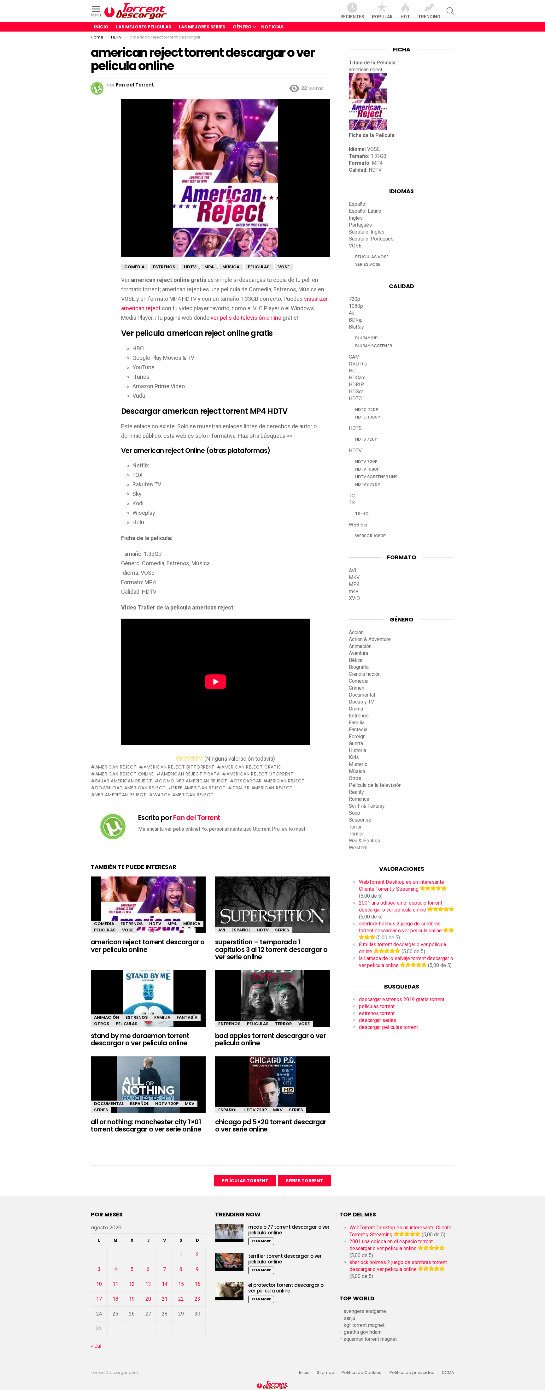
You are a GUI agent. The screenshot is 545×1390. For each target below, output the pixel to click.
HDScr (356, 392)
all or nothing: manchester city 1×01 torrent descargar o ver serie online (146, 1125)
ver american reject (120, 795)
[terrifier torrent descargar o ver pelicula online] (229, 1262)
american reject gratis (251, 767)
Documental (109, 1104)
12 (132, 1284)
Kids (354, 757)
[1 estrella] (179, 758)
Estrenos (131, 924)
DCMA (448, 1372)
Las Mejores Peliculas (143, 27)
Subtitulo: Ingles (366, 232)
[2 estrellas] (184, 758)
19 (132, 1299)
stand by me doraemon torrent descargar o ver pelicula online (140, 1039)
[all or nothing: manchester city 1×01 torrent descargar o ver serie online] (148, 1090)
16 (197, 1284)
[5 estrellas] (200, 758)
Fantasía (187, 1017)
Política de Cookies (362, 1372)
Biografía (359, 667)
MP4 (172, 924)
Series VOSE (367, 264)
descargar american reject (269, 781)
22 (181, 1299)
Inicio (101, 27)
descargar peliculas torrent (388, 1027)
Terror (283, 1024)
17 (99, 1299)
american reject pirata (190, 774)
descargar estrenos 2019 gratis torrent (401, 999)
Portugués (360, 225)
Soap (354, 813)
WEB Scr (358, 525)
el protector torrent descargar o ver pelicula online (286, 1288)
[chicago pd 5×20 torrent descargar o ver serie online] (272, 1090)
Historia (357, 750)
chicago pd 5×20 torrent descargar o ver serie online (270, 1125)
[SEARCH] (450, 11)
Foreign (357, 737)
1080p (356, 306)
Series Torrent (304, 1181)
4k (351, 313)
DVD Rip (358, 364)
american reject (116, 767)
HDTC (355, 398)
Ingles (356, 218)
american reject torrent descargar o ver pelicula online (148, 945)
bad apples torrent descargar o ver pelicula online (270, 1039)
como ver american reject (193, 781)
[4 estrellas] (195, 758)
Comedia (104, 924)
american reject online (124, 774)
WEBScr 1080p (370, 536)
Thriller (356, 834)
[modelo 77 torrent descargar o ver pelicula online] (229, 1233)
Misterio (358, 764)
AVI (221, 930)
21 (164, 1299)
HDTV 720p (167, 1104)
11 (115, 1284)
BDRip (356, 320)
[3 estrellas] (189, 758)
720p (354, 299)
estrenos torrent (377, 1013)
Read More (261, 1241)
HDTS (355, 428)
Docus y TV (361, 702)
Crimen (356, 688)
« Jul (96, 1346)
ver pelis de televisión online (246, 317)
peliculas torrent (377, 1006)
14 (164, 1284)
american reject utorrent (260, 774)
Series (282, 930)
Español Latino (365, 211)
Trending (429, 16)
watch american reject (183, 795)
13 (148, 1284)
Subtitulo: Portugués (371, 239)
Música (191, 924)
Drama (356, 709)
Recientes (352, 16)
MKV (189, 1104)
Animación (106, 1017)
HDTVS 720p (367, 484)
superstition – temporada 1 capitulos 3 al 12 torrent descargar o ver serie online (271, 949)
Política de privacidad (412, 1372)
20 (148, 1299)
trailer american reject (262, 788)
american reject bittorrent (179, 767)
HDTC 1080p (367, 417)
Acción (356, 632)
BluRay (356, 327)
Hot (405, 16)
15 (181, 1284)
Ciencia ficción (365, 674)
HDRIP (356, 385)
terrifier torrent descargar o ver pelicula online (285, 1259)
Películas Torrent (245, 1181)
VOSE (127, 930)
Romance (359, 799)
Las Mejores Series (202, 27)
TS (352, 503)
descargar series (377, 1020)
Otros (101, 1024)
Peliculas (105, 930)
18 (115, 1299)
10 (99, 1284)
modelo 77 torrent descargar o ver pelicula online (289, 1230)
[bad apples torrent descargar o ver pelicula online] (272, 1004)
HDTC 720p (366, 410)
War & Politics (364, 841)
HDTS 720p (366, 439)
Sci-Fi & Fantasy (367, 806)
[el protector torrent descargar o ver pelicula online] (229, 1291)
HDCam (357, 378)
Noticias (272, 27)
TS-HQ (362, 514)
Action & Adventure (370, 639)
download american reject (130, 788)
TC (352, 496)
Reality (356, 792)
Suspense (360, 820)
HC (352, 371)
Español (240, 930)
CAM (354, 357)
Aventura (358, 653)
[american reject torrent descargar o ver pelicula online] (148, 910)
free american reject (199, 788)
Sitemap (325, 1372)
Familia (162, 1017)
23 (197, 1299)
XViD (354, 598)
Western (358, 848)
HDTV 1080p (367, 469)
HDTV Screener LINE (376, 477)
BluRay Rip (366, 338)
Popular (382, 16)
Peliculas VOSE (372, 257)
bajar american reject (123, 781)
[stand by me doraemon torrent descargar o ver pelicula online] (148, 1004)
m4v (353, 591)
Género (242, 27)
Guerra (356, 743)
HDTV (155, 924)
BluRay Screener (373, 346)
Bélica (355, 660)
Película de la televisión (375, 785)
